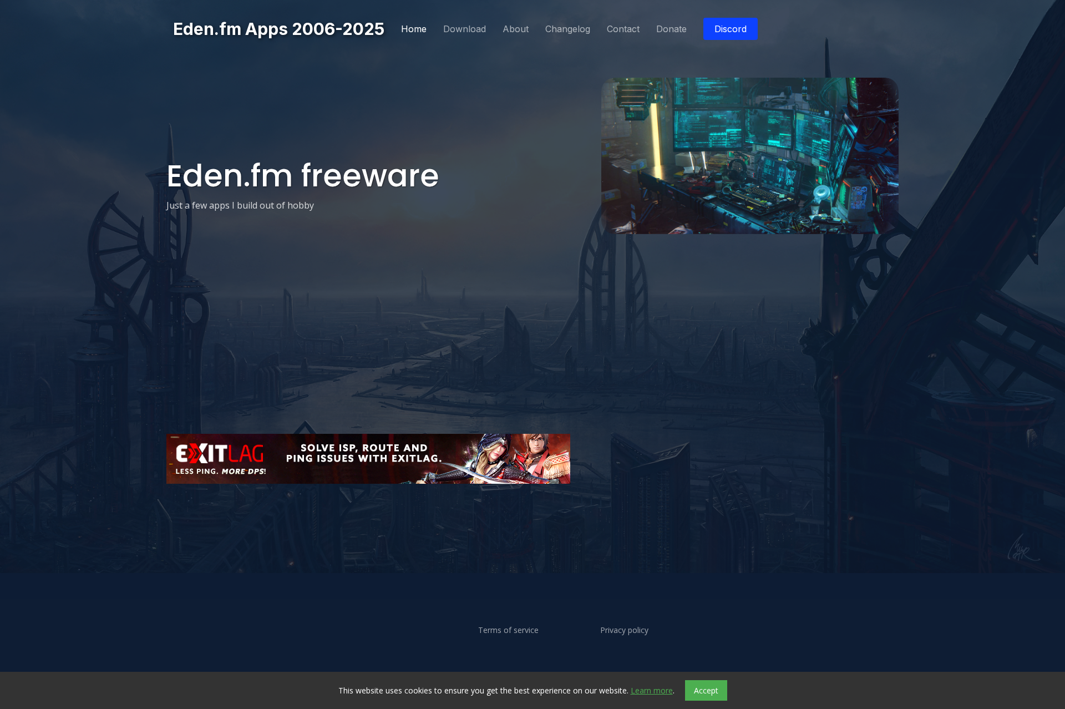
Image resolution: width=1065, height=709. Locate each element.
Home (414, 28)
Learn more (652, 690)
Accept (706, 690)
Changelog (567, 28)
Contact (623, 28)
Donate (671, 28)
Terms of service (508, 630)
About (516, 28)
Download (464, 28)
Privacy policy (624, 630)
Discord (730, 28)
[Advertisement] (499, 519)
